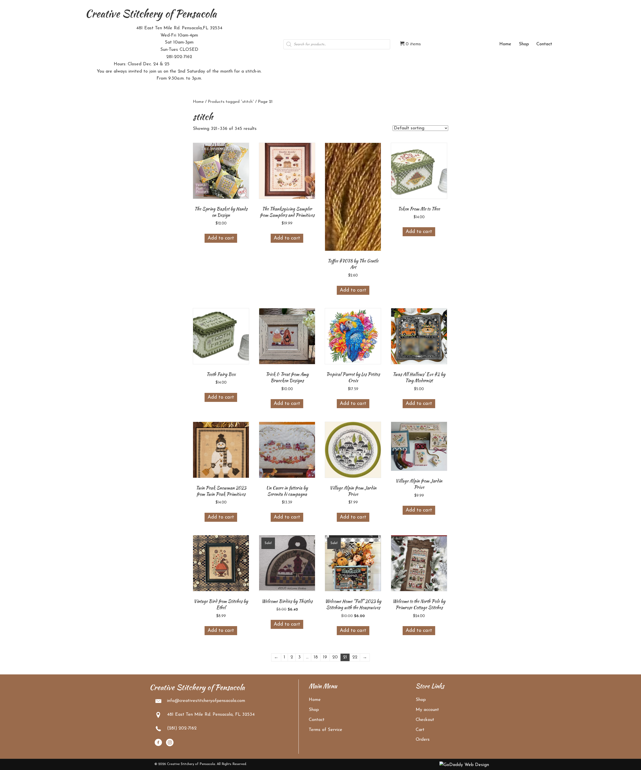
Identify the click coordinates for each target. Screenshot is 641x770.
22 (354, 657)
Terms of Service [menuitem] (325, 730)
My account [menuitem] (427, 710)
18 (316, 657)
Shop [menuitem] (314, 710)
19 (325, 657)
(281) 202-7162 (182, 728)
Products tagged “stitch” (231, 102)
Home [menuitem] (315, 700)
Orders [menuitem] (423, 739)
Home (198, 102)
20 (335, 657)
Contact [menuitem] (317, 720)
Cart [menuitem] (420, 730)
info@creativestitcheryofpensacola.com (206, 701)
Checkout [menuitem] (425, 720)
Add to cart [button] (221, 238)
